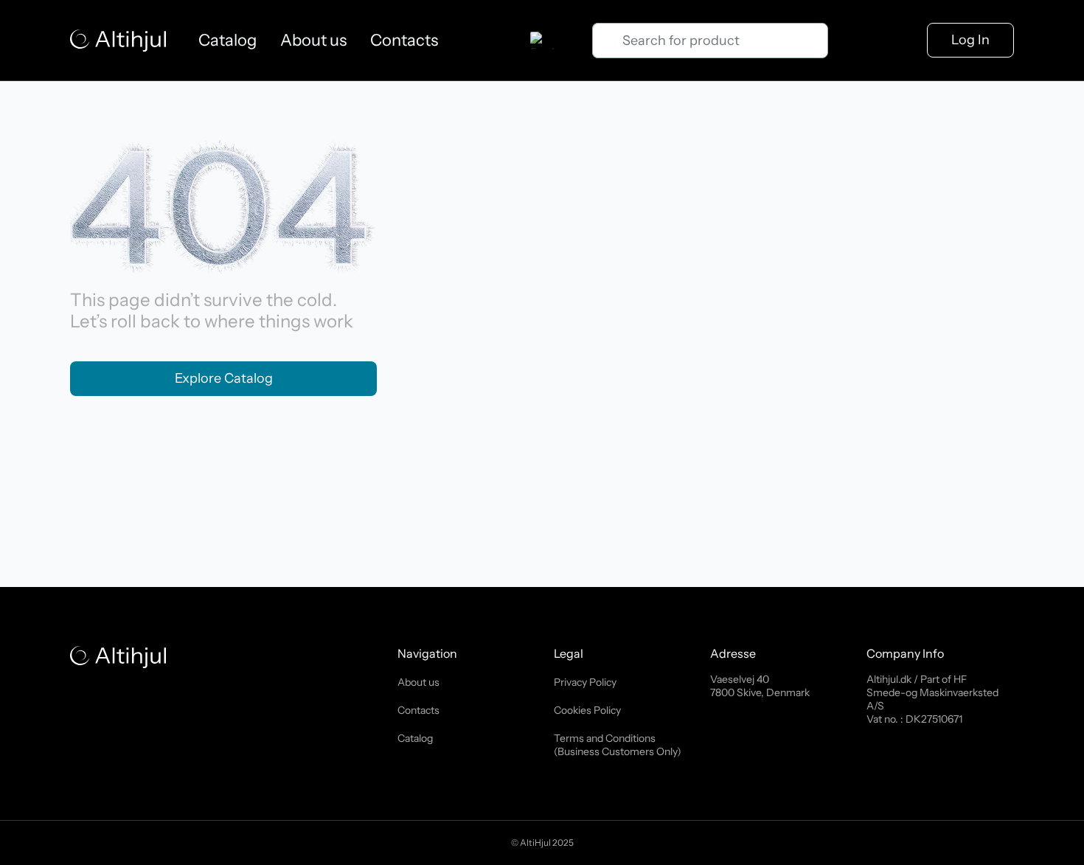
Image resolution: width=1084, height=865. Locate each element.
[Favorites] (897, 40)
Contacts (404, 40)
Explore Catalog (224, 378)
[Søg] (607, 40)
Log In (970, 40)
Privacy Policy (585, 682)
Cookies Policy (587, 710)
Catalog (227, 40)
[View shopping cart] (857, 40)
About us (313, 40)
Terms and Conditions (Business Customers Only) (617, 745)
